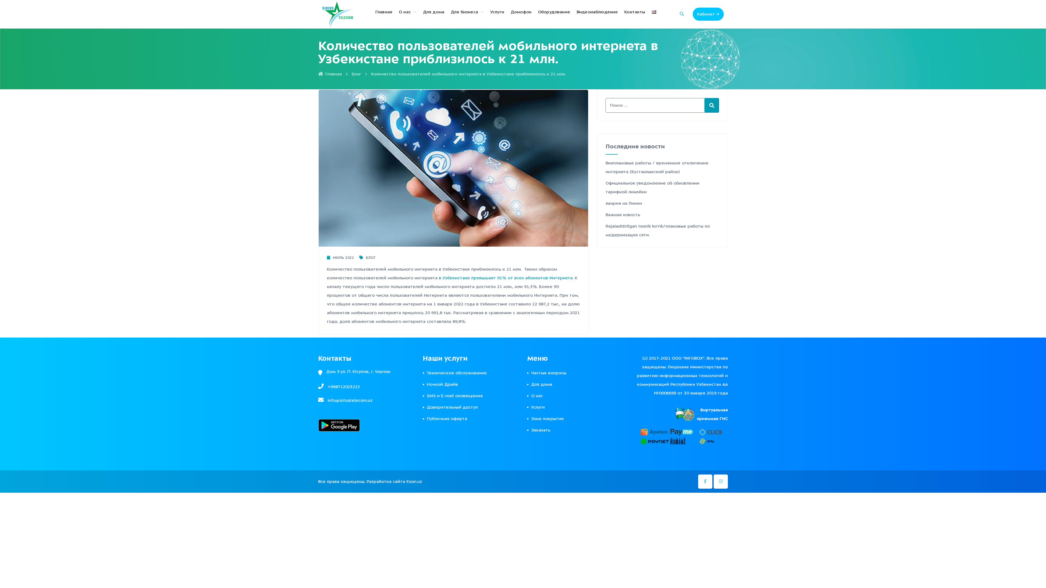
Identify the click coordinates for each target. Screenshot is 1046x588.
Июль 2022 (343, 258)
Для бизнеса (464, 12)
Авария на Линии (624, 203)
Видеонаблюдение (597, 12)
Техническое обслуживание (457, 373)
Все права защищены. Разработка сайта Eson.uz (370, 481)
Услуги (497, 12)
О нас (405, 12)
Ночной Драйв (442, 384)
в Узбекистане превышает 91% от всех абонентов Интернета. (506, 278)
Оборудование (554, 12)
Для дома (433, 12)
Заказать (540, 430)
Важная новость (623, 215)
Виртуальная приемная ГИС (712, 414)
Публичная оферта (447, 418)
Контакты (634, 12)
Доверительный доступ (452, 407)
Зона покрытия (547, 418)
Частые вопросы (548, 373)
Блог (356, 74)
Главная (383, 12)
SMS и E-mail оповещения (455, 396)
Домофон (521, 12)
